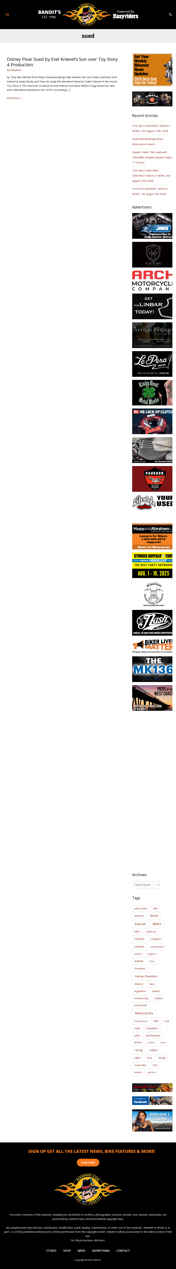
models (158, 998)
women (152, 1072)
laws (151, 984)
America (139, 915)
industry (138, 984)
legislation (140, 991)
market (156, 991)
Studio (51, 1251)
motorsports (141, 1021)
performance (153, 1035)
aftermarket (140, 908)
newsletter (152, 1028)
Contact (123, 1251)
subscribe (140, 1065)
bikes (137, 931)
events (139, 961)
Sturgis (162, 1057)
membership (141, 998)
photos (138, 1042)
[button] (170, 14)
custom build (156, 946)
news (137, 1028)
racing (139, 1050)
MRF (156, 1021)
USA (155, 1065)
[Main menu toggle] (7, 14)
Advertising (101, 1251)
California (151, 931)
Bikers (157, 924)
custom (139, 946)
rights (137, 1057)
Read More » (14, 98)
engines (152, 953)
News (81, 1251)
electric (138, 953)
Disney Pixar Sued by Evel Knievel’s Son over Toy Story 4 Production (62, 62)
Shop (149, 1057)
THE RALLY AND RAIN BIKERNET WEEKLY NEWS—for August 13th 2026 (151, 175)
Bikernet (140, 924)
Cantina (139, 939)
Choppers (156, 938)
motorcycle (140, 1005)
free (152, 961)
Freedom (140, 968)
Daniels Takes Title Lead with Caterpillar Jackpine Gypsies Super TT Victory (152, 157)
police (151, 1042)
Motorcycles (144, 1013)
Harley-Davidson (146, 976)
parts (137, 1035)
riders (153, 1050)
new (167, 1021)
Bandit (154, 916)
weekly (138, 1072)
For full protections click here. (88, 1240)
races (163, 1042)
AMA (155, 908)
